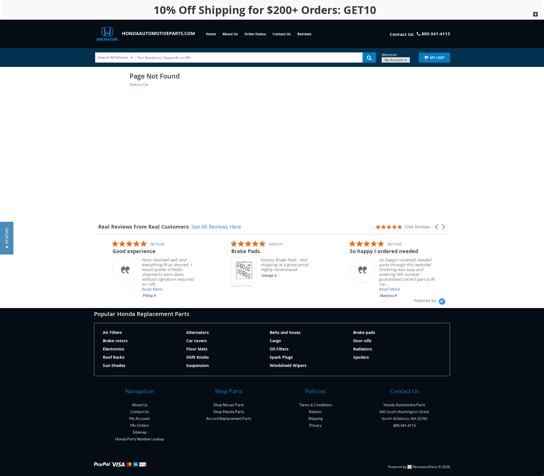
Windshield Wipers (288, 365)
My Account (394, 60)
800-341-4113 (404, 425)
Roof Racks (113, 357)
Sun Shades (114, 365)
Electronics (113, 349)
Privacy (315, 425)
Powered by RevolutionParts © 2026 (419, 466)
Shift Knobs (197, 357)
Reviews (304, 34)
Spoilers (361, 357)
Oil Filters (279, 349)
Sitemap (140, 432)
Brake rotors (115, 340)
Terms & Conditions (315, 405)
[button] (436, 226)
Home (211, 34)
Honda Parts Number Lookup (139, 439)
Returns (315, 411)
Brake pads (364, 332)
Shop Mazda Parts (228, 411)
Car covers (196, 340)
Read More (138, 289)
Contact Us (282, 34)
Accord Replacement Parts (228, 418)
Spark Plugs (281, 357)
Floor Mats (196, 349)
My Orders (139, 425)
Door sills (362, 340)
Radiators (362, 349)
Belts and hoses (285, 332)
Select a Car (139, 84)
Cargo (275, 340)
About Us (230, 34)
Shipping (315, 418)
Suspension (197, 365)
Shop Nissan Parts (228, 405)
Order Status (255, 34)
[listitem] (141, 269)
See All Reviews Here (216, 226)
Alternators (197, 332)
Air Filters (112, 332)
